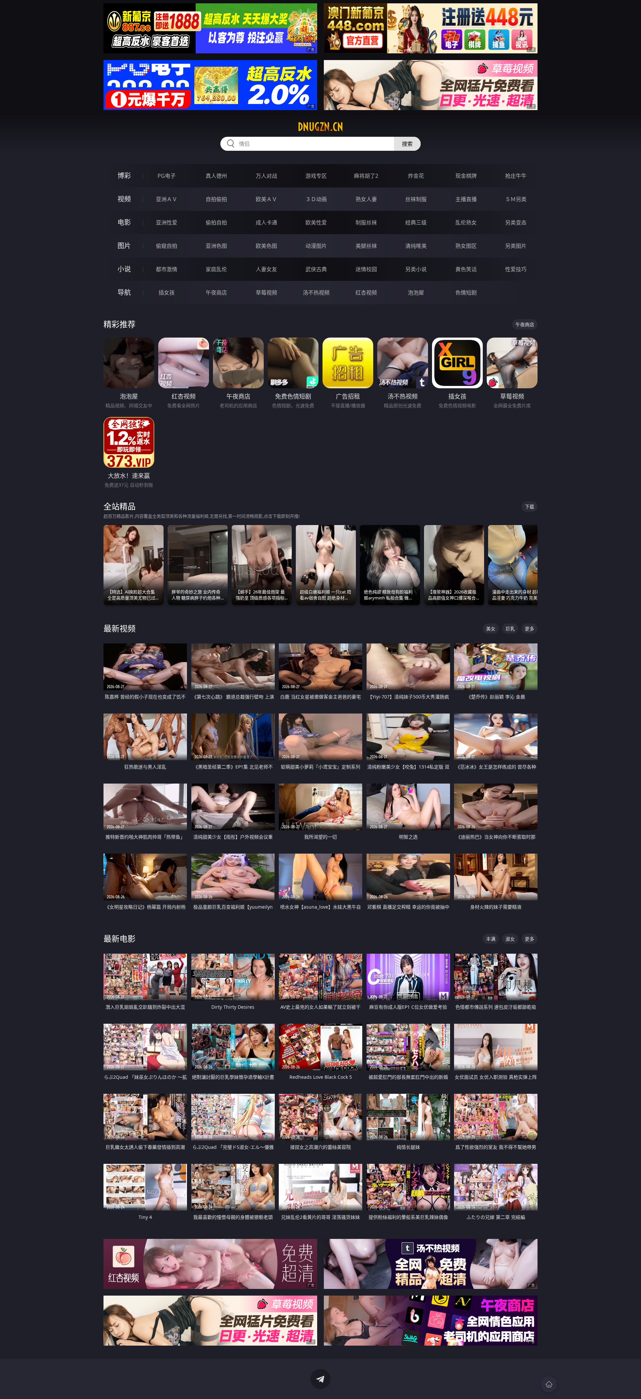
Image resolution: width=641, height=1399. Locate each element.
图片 (124, 245)
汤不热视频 (316, 292)
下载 (529, 506)
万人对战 (266, 175)
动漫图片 (316, 246)
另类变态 (515, 222)
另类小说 (416, 269)
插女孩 (167, 292)
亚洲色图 (216, 246)
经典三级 (416, 222)
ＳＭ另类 (515, 199)
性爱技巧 (515, 269)
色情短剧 (466, 292)
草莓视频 (266, 292)
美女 (490, 628)
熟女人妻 (366, 199)
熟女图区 (466, 246)
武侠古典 (316, 269)
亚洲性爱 (166, 222)
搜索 (407, 143)
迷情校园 (366, 269)
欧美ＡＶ (266, 199)
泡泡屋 (416, 292)
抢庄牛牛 (515, 175)
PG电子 (167, 175)
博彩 (124, 175)
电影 (124, 222)
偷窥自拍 (166, 246)
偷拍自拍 (216, 222)
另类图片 (515, 246)
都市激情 (166, 269)
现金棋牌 (466, 175)
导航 (124, 292)
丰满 (490, 939)
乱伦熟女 (466, 222)
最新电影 (119, 938)
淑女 (510, 939)
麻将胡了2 (366, 175)
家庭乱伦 (216, 269)
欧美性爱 (316, 222)
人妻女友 (266, 269)
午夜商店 (216, 292)
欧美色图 (266, 246)
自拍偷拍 (216, 199)
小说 (124, 269)
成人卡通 (266, 222)
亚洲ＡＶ (166, 199)
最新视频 (119, 628)
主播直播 (466, 199)
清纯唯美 (416, 246)
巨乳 (510, 628)
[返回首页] (549, 1384)
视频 (124, 198)
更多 (529, 628)
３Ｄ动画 (316, 199)
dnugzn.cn (320, 126)
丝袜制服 (416, 199)
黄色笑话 (466, 269)
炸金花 (416, 175)
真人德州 (216, 175)
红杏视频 (366, 292)
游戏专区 (316, 175)
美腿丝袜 (366, 246)
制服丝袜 (366, 222)
